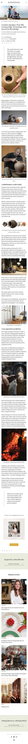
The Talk (3, 605)
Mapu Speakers (5, 100)
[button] (14, 544)
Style (2, 21)
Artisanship (10, 21)
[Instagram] (16, 737)
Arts (2, 704)
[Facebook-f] (11, 737)
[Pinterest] (14, 737)
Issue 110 (16, 21)
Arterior (3, 638)
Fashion (6, 21)
